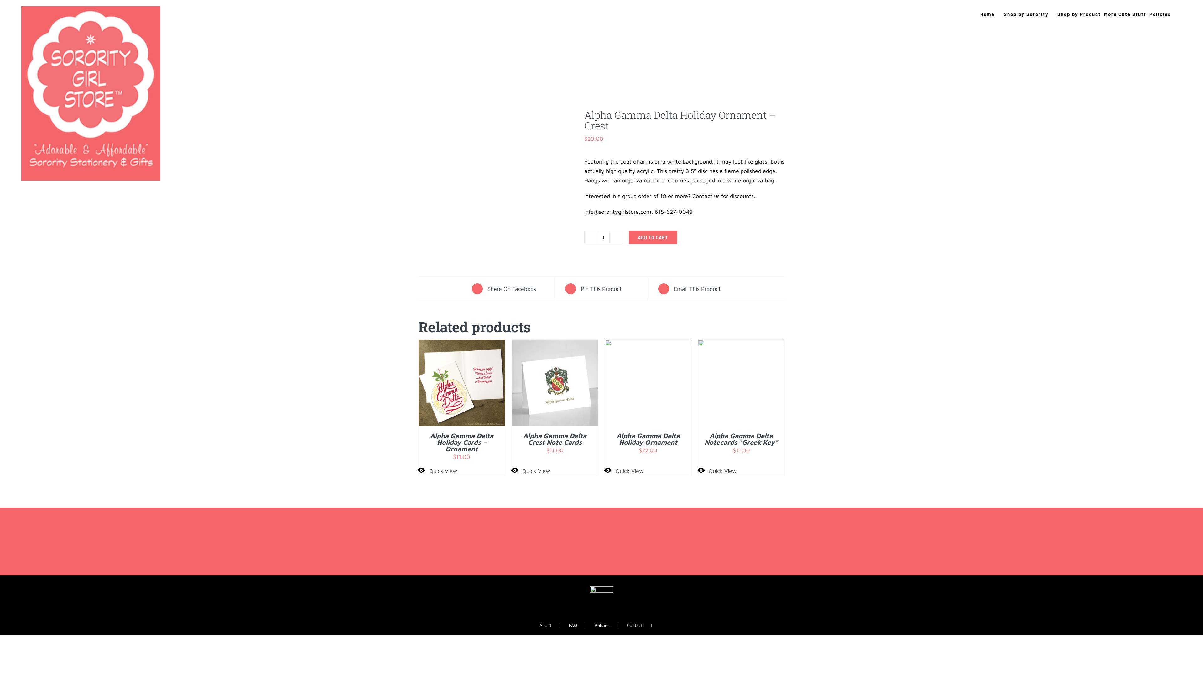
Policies (602, 625)
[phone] (617, 617)
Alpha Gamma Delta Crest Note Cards (554, 439)
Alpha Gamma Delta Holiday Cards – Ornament (461, 442)
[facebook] (585, 617)
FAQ (573, 625)
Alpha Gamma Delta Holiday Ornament (648, 439)
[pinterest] (607, 617)
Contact (635, 625)
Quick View (443, 471)
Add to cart (653, 237)
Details (481, 384)
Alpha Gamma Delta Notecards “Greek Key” (741, 439)
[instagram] (596, 617)
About (545, 625)
